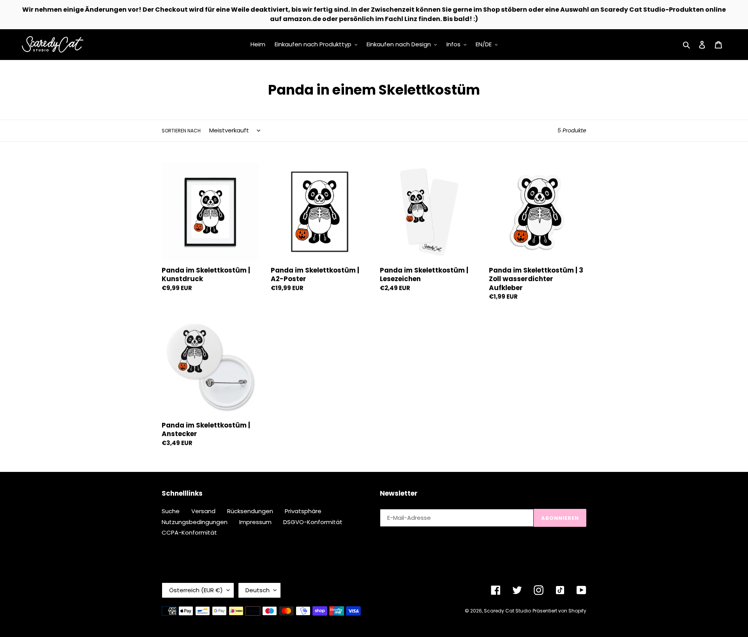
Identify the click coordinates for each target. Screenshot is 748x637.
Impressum (255, 522)
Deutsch (257, 590)
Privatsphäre (303, 511)
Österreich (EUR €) (196, 590)
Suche (171, 511)
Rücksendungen (250, 511)
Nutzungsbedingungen (195, 522)
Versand (203, 511)
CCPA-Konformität (189, 532)
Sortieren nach (181, 130)
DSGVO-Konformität (312, 522)
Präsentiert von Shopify (559, 610)
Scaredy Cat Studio (507, 610)
